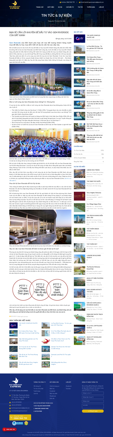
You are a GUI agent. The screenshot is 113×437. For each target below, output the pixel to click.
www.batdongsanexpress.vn (19, 411)
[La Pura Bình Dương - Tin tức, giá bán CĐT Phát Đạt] (79, 49)
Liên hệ (101, 7)
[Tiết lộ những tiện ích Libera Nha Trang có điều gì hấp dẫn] (79, 71)
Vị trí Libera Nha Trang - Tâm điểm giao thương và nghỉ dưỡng (94, 59)
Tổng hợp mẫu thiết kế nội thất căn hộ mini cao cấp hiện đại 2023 (94, 137)
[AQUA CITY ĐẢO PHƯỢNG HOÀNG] (79, 281)
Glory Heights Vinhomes (94, 192)
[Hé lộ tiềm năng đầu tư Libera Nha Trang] (79, 94)
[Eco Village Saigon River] (79, 207)
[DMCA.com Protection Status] (26, 423)
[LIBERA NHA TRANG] (79, 173)
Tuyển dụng (91, 7)
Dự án (60, 7)
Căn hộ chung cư (54, 386)
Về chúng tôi (37, 386)
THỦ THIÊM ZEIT (92, 244)
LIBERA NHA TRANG (93, 170)
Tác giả (65, 432)
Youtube (68, 388)
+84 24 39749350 (16, 402)
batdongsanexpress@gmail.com (94, 2)
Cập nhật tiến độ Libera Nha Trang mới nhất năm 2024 (94, 81)
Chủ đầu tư (70, 7)
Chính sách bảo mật (80, 432)
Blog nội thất (89, 161)
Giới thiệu (50, 7)
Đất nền (52, 398)
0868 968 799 (70, 2)
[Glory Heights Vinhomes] (79, 196)
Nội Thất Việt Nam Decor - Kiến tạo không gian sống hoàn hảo (95, 126)
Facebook (68, 386)
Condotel (52, 391)
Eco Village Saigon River (94, 204)
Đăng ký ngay (93, 411)
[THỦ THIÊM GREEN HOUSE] (79, 232)
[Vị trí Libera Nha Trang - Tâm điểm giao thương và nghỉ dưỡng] (79, 60)
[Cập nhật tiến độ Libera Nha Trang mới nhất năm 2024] (79, 83)
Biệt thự (52, 388)
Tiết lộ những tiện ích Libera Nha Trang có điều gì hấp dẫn (95, 70)
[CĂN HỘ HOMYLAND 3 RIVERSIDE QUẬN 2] (79, 306)
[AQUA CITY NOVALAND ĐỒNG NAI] (79, 340)
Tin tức (80, 7)
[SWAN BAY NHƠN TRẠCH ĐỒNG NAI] (79, 317)
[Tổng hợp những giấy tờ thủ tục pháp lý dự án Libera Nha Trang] (79, 116)
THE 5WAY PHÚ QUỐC (94, 181)
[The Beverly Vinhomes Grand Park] (79, 270)
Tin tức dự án (89, 154)
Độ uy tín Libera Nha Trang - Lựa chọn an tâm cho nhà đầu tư (95, 103)
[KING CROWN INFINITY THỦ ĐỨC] (79, 293)
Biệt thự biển (53, 393)
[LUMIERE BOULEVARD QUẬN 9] (79, 259)
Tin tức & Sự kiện (60, 21)
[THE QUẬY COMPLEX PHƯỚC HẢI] (79, 38)
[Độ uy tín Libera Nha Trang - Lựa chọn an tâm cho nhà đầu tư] (79, 105)
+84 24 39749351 (16, 405)
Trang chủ (39, 7)
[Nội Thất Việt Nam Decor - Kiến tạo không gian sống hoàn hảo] (79, 127)
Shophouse (53, 396)
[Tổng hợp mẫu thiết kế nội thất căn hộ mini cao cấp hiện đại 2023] (79, 138)
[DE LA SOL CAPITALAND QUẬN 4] (79, 329)
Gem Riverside (15, 43)
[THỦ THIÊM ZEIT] (79, 247)
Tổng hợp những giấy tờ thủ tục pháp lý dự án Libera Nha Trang (95, 115)
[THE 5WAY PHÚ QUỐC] (79, 184)
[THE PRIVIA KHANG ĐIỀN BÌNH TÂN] (79, 219)
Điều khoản (70, 432)
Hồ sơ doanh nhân (89, 158)
